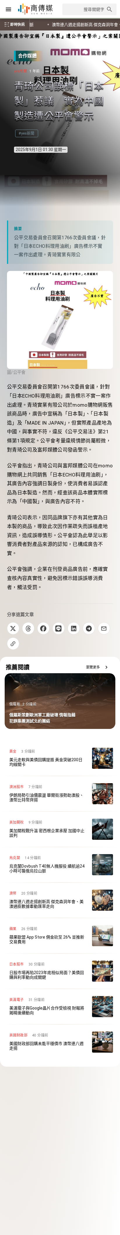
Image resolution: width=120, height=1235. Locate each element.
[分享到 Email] (104, 628)
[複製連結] (13, 643)
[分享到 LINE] (58, 628)
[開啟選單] (8, 9)
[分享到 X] (13, 628)
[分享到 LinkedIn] (74, 628)
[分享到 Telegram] (89, 628)
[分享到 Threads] (28, 628)
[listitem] (60, 758)
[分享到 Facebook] (43, 628)
